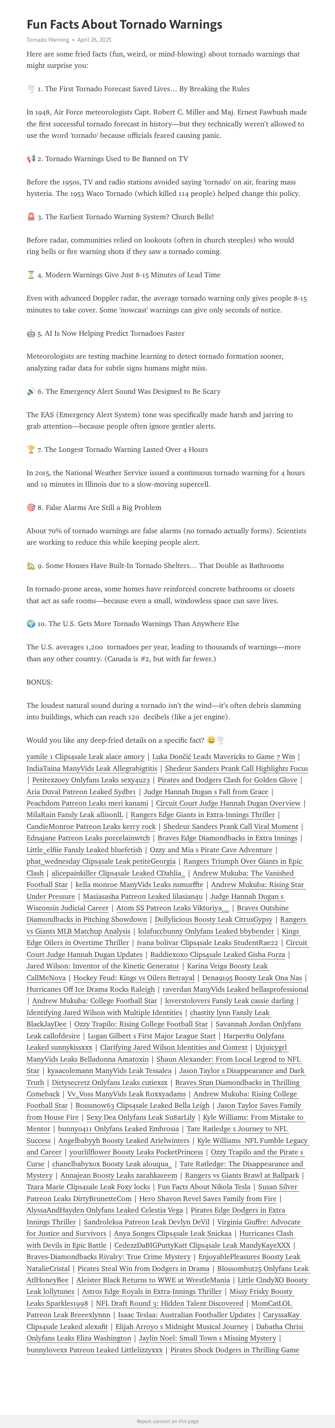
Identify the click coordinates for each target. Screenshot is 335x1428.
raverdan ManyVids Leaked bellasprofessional (235, 989)
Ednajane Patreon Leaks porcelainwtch (88, 837)
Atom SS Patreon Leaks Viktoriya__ (172, 907)
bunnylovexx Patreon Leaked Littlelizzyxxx (95, 1349)
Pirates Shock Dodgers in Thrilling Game (234, 1349)
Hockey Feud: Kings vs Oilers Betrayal (134, 977)
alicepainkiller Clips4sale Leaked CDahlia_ (118, 873)
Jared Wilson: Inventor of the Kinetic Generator (103, 965)
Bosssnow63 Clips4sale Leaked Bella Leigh (143, 1105)
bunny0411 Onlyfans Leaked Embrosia (118, 1128)
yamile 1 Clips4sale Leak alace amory (86, 756)
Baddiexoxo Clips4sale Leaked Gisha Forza (217, 954)
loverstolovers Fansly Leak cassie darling (229, 1000)
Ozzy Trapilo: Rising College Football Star (141, 1023)
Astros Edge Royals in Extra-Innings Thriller (152, 1291)
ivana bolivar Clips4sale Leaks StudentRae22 (207, 942)
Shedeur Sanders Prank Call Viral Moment (230, 826)
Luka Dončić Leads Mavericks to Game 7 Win (223, 756)
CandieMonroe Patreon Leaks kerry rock (91, 826)
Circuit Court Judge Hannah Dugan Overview (228, 803)
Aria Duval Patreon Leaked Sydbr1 (81, 791)
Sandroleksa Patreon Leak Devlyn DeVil (147, 1221)
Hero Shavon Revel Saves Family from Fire (208, 1198)
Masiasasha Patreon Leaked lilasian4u (143, 896)
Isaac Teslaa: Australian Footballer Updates (186, 1314)
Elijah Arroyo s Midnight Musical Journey (182, 1326)
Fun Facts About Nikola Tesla (204, 1186)
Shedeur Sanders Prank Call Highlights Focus (236, 768)
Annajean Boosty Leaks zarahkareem (118, 1175)
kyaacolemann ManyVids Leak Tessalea (109, 1070)
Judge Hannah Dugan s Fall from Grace (206, 791)
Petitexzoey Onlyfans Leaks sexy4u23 (91, 779)
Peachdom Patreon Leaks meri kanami (87, 803)
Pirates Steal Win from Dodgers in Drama (144, 1268)
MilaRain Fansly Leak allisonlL (75, 814)
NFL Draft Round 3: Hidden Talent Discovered (169, 1303)
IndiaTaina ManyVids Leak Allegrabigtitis (92, 768)
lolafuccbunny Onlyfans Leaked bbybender (206, 931)
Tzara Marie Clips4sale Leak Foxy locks (88, 1186)
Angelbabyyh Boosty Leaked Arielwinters (124, 1140)
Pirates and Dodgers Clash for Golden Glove (227, 779)
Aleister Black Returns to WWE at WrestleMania (153, 1279)
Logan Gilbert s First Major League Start (152, 1035)
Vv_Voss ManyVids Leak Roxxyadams (126, 1093)
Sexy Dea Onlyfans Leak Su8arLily (141, 1117)
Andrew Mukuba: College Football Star (94, 1000)
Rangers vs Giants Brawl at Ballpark (242, 1175)
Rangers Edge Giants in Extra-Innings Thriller (203, 814)
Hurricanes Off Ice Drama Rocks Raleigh (91, 989)
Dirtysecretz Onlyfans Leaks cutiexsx (110, 1082)
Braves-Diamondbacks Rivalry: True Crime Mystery (109, 1256)
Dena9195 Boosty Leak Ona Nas (252, 977)
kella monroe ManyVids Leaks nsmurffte (139, 884)
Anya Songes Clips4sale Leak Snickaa (173, 1233)
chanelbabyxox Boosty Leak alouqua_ (112, 1163)
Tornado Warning (48, 39)
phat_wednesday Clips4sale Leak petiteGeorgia (101, 861)
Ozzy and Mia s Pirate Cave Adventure (211, 849)
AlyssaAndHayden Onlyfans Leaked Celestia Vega (105, 1210)
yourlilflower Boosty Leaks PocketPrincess (136, 1151)
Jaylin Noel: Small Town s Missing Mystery (207, 1338)
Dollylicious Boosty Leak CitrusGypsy (213, 919)
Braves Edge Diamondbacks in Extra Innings (227, 837)
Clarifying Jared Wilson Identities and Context (174, 1047)
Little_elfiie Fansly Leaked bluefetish (84, 849)
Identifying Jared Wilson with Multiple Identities (104, 1012)
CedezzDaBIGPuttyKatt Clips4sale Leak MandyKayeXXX (202, 1245)
